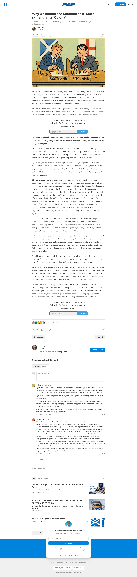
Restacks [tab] (45, 366)
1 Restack (55, 323)
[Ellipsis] (104, 385)
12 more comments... (39, 469)
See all (36, 533)
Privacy (66, 563)
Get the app (78, 568)
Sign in (130, 4)
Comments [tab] (36, 366)
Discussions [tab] (47, 479)
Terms (72, 563)
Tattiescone (40, 419)
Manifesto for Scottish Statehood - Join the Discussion (50, 490)
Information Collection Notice (68, 550)
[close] (87, 521)
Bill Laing (39, 385)
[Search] (108, 4)
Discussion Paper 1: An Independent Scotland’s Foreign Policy (57, 485)
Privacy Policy (84, 550)
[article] (68, 489)
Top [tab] (34, 479)
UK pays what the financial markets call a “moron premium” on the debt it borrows (57, 507)
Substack (59, 573)
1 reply (41, 460)
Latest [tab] (40, 479)
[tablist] (40, 366)
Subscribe (120, 4)
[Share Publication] (112, 4)
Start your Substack (63, 568)
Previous (39, 337)
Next (99, 337)
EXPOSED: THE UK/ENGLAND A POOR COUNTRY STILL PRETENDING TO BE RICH (57, 501)
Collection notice (80, 563)
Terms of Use (78, 548)
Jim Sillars (40, 28)
